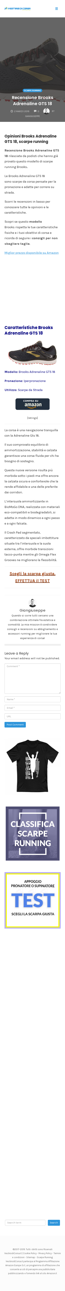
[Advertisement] (32, 54)
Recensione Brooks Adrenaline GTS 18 (32, 101)
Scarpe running (32, 90)
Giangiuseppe (32, 610)
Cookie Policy (30, 1253)
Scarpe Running (45, 1257)
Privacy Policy (45, 1253)
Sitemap (30, 1257)
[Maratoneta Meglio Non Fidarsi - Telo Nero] (33, 766)
